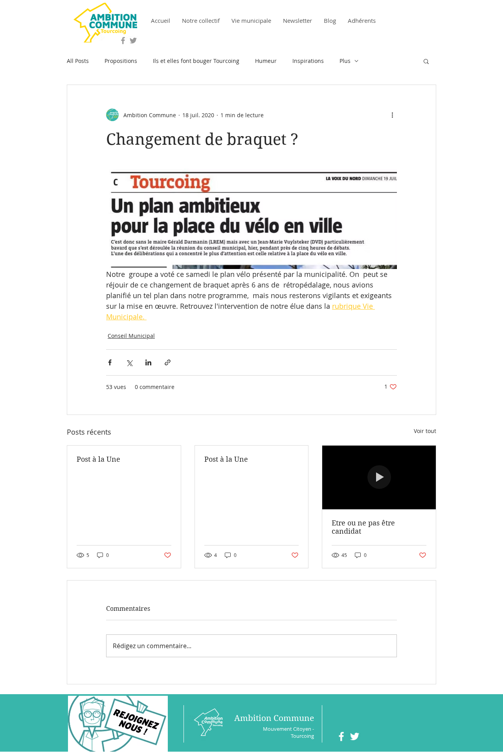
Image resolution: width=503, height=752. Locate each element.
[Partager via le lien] (167, 362)
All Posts (78, 61)
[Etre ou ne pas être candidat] (379, 477)
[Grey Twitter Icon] (133, 40)
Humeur (266, 61)
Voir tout (425, 431)
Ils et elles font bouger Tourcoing (196, 61)
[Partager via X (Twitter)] (129, 362)
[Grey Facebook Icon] (123, 40)
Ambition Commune (274, 718)
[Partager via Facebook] (110, 362)
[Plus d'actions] (392, 115)
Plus (345, 61)
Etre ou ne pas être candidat (363, 527)
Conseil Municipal (131, 335)
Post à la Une (98, 459)
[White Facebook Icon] (341, 736)
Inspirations (308, 61)
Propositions (121, 61)
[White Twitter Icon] (355, 736)
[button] (426, 61)
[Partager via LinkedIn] (148, 362)
